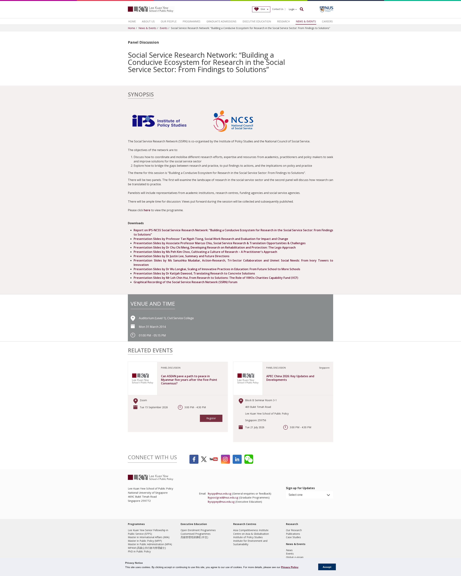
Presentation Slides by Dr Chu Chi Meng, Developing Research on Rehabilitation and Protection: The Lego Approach (215, 247)
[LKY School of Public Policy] (151, 9)
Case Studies (293, 537)
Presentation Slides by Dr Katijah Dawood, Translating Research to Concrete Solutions (194, 273)
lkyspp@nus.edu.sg (219, 493)
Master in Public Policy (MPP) (145, 540)
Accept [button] (327, 567)
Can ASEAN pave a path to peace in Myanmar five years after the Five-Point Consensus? (189, 379)
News (289, 550)
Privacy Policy (289, 567)
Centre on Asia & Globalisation (251, 533)
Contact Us (277, 9)
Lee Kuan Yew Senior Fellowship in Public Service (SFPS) (148, 531)
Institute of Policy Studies (248, 537)
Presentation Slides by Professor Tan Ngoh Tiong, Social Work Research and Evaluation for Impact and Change (211, 239)
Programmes (191, 21)
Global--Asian (294, 557)
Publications (293, 533)
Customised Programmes (196, 533)
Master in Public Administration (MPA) (150, 544)
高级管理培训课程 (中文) (194, 537)
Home (132, 21)
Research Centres (244, 524)
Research (283, 21)
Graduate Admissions (221, 21)
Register (211, 418)
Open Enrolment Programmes (198, 530)
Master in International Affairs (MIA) (148, 537)
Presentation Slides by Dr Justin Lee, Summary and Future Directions (181, 256)
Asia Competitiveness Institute (250, 530)
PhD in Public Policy (139, 551)
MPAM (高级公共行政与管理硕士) (147, 548)
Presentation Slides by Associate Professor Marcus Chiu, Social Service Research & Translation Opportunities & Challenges (220, 243)
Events (163, 28)
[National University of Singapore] (326, 9)
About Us (148, 21)
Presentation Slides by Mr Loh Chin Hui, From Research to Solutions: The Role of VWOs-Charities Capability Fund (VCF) (216, 278)
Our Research (294, 530)
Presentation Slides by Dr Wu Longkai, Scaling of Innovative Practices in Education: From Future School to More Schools (217, 269)
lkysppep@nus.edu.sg (221, 501)
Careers (327, 21)
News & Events (306, 21)
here (147, 210)
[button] (309, 495)
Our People (168, 21)
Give (263, 9)
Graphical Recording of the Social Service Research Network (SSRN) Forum (185, 282)
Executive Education (257, 21)
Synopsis (141, 95)
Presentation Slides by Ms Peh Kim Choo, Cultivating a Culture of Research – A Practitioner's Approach (205, 252)
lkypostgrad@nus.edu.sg (223, 497)
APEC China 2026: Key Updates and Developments (290, 378)
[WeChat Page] (248, 459)
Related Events (150, 351)
